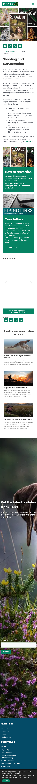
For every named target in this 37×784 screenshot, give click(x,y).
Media (11, 51)
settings (26, 777)
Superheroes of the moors (15, 387)
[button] (5, 46)
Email (10, 188)
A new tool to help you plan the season (17, 356)
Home (5, 51)
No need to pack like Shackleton (18, 419)
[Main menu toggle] (33, 4)
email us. (30, 141)
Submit (6, 652)
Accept (6, 781)
